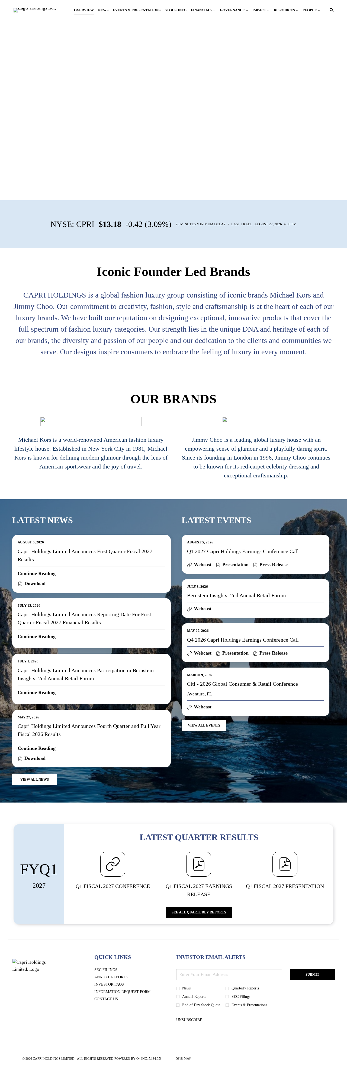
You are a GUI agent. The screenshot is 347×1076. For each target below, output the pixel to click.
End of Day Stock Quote (201, 1005)
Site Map (183, 1059)
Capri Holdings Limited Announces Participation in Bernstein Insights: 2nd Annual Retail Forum (86, 674)
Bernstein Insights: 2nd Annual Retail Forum (236, 595)
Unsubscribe (189, 1020)
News (186, 988)
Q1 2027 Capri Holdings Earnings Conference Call (243, 551)
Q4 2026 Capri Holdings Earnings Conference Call (243, 640)
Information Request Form (130, 992)
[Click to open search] (330, 10)
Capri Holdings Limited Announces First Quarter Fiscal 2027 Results (85, 555)
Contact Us (114, 999)
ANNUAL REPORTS (119, 977)
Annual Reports (194, 997)
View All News (34, 779)
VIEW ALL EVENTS (204, 725)
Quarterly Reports (245, 988)
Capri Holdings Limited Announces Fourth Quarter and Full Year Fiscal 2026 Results (89, 730)
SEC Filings (114, 970)
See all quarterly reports (199, 912)
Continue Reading (37, 573)
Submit (312, 974)
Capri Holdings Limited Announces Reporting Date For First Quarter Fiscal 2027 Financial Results (84, 618)
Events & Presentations (249, 1005)
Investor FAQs (117, 984)
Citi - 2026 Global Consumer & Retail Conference (242, 684)
